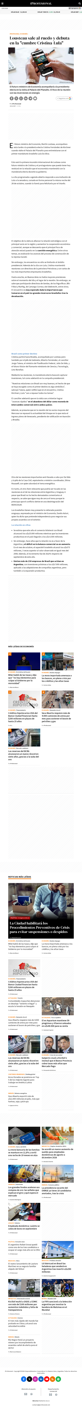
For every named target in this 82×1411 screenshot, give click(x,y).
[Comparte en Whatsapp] (21, 98)
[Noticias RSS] (52, 1379)
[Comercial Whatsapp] (56, 1394)
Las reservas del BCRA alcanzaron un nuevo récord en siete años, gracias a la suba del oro (23, 755)
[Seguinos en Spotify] (58, 1379)
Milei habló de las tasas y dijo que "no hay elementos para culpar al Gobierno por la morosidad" (22, 679)
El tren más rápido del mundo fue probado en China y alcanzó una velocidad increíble (23, 1323)
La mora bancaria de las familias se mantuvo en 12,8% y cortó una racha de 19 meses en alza (24, 1152)
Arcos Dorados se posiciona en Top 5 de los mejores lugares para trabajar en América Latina (23, 1080)
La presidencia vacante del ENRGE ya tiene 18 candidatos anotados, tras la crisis (56, 1190)
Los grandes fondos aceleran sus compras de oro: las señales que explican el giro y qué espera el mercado (24, 1191)
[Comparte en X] (16, 98)
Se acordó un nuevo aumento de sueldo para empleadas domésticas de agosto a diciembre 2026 (57, 1153)
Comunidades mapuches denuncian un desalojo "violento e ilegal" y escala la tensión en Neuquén (24, 1004)
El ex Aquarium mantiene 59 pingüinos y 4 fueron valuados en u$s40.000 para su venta (56, 1023)
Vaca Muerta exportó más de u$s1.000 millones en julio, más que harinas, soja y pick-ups (23, 1099)
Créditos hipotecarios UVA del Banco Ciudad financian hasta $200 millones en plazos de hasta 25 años (23, 717)
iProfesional (14, 34)
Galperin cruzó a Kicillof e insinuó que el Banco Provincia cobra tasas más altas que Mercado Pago (57, 1062)
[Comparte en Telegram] (30, 98)
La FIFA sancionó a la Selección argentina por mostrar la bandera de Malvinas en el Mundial (57, 1305)
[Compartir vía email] (35, 98)
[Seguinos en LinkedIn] (41, 1379)
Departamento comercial (53, 1390)
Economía (23, 34)
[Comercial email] (50, 1394)
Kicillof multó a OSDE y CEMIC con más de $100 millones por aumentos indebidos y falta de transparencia (23, 1305)
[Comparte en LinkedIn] (26, 98)
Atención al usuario (29, 1389)
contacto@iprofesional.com (41, 1405)
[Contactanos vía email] (25, 1394)
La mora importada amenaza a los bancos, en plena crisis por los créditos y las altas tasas (57, 678)
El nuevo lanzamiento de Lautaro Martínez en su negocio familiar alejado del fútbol (23, 1266)
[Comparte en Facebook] (12, 98)
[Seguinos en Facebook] (23, 1379)
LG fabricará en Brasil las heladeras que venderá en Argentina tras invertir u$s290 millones (56, 1267)
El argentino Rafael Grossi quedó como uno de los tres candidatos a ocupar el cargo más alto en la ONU (24, 1247)
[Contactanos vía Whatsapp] (31, 1394)
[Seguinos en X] (29, 1379)
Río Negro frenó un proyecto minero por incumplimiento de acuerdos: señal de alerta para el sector (22, 1344)
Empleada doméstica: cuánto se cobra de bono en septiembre (24, 1227)
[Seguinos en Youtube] (46, 1379)
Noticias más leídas (19, 876)
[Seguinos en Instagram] (35, 1379)
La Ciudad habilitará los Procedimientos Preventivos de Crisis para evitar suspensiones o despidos (40, 927)
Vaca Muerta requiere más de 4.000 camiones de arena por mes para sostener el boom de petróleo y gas (56, 717)
